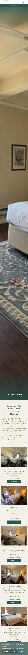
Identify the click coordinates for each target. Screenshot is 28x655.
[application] (14, 648)
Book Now (14, 482)
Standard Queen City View (14, 586)
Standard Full (14, 507)
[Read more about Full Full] (14, 536)
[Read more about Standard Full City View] (14, 616)
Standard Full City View (14, 628)
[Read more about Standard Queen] (14, 457)
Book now (14, 5)
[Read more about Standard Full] (14, 495)
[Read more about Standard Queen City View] (14, 574)
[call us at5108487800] (23, 2)
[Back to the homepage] (6, 2)
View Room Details (13, 475)
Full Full (14, 548)
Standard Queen (14, 469)
